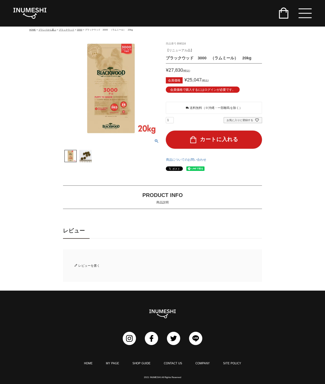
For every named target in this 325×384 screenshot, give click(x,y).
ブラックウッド (66, 30)
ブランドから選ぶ (47, 30)
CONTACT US (173, 363)
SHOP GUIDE (141, 363)
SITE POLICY (232, 363)
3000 (79, 30)
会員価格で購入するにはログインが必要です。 (202, 89)
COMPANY (202, 363)
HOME (32, 30)
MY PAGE (112, 363)
